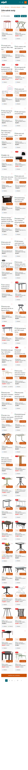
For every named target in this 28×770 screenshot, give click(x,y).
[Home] (4, 2)
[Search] (20, 2)
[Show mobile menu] (25, 2)
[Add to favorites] (11, 21)
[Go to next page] (21, 680)
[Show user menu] (22, 2)
